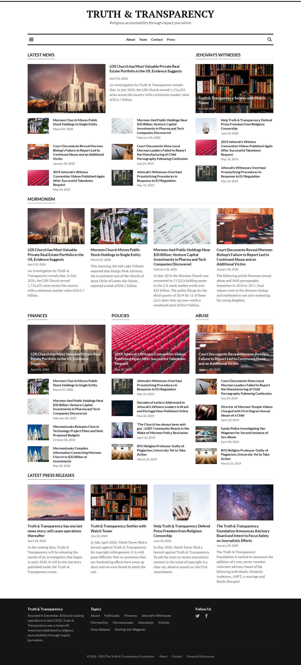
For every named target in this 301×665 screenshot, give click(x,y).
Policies (163, 622)
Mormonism (99, 622)
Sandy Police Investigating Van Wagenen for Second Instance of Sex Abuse (244, 432)
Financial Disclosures (200, 656)
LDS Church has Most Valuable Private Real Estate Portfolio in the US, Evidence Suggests (146, 68)
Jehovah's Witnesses (156, 615)
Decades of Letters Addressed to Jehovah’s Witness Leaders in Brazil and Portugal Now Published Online (163, 406)
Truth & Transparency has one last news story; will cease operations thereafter (55, 531)
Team (143, 39)
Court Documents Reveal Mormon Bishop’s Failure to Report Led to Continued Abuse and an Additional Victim (78, 152)
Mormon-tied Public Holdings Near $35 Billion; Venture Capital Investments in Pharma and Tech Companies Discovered (162, 126)
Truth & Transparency (150, 13)
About (130, 39)
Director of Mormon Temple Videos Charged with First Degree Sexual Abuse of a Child (247, 411)
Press (171, 39)
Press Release (100, 629)
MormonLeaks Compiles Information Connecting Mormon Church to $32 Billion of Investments (77, 454)
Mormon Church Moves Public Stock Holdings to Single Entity (75, 122)
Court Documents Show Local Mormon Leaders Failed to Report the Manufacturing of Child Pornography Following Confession (162, 152)
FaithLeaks (112, 615)
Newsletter (146, 622)
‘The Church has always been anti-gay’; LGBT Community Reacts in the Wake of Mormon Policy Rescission (163, 428)
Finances (130, 615)
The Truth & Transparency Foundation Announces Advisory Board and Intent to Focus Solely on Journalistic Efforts (243, 533)
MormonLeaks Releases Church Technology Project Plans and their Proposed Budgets (78, 431)
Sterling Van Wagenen (130, 629)
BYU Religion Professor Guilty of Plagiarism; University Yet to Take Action (161, 450)
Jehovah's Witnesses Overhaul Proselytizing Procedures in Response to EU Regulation (159, 176)
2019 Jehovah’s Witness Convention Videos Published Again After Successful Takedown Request (79, 178)
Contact (157, 39)
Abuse (95, 615)
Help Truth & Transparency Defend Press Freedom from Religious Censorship (246, 124)
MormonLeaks (123, 622)
